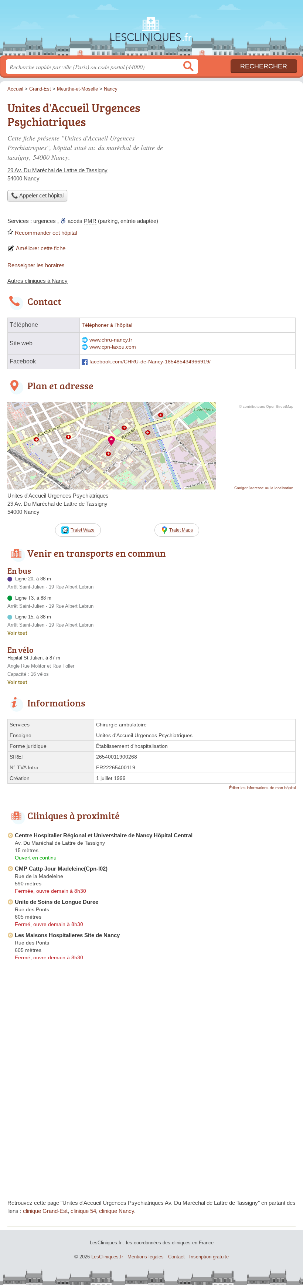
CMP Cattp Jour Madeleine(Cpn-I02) (61, 868)
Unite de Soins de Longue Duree (56, 902)
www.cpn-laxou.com (112, 347)
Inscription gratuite (209, 1256)
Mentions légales (145, 1256)
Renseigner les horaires (36, 265)
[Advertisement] (233, 150)
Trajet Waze (83, 530)
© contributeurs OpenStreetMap (266, 406)
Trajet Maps (181, 530)
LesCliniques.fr (151, 30)
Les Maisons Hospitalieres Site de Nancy (67, 935)
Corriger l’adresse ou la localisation (263, 488)
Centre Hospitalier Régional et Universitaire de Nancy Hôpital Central (104, 835)
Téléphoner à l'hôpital (107, 325)
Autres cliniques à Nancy (37, 281)
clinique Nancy (116, 1211)
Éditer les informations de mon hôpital (262, 788)
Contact (176, 1256)
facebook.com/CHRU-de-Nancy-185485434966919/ (150, 362)
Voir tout (17, 633)
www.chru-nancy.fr (110, 340)
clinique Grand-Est (45, 1211)
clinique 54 (83, 1211)
